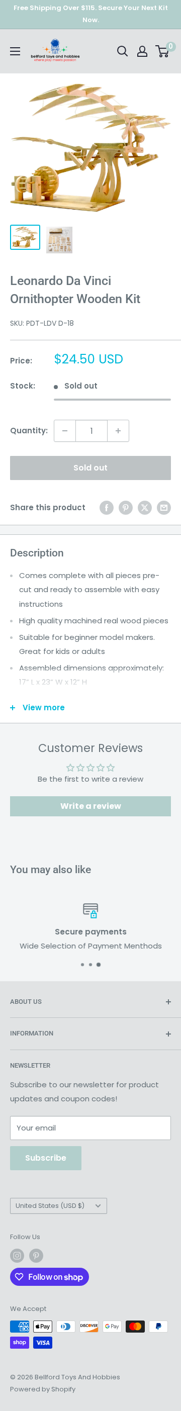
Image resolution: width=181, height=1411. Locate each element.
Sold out (90, 468)
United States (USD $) (50, 1205)
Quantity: (29, 430)
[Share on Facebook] (107, 507)
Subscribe (45, 1158)
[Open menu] (15, 51)
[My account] (142, 51)
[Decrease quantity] (64, 430)
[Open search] (122, 51)
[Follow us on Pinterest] (36, 1256)
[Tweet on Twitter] (145, 507)
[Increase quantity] (118, 430)
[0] (162, 51)
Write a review (90, 806)
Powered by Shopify (42, 1389)
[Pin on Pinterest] (126, 507)
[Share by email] (164, 507)
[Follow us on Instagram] (17, 1256)
